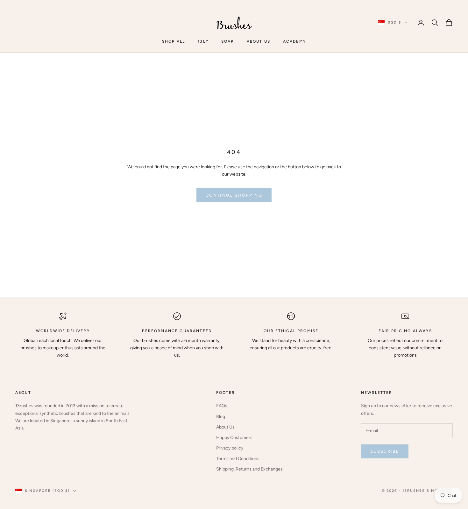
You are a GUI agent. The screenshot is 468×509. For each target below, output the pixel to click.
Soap (227, 41)
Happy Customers (234, 437)
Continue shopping (234, 195)
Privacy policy (229, 448)
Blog (220, 416)
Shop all (173, 41)
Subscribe (384, 451)
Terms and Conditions (237, 458)
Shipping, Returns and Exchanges (249, 469)
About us (258, 41)
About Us (225, 427)
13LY (203, 41)
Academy (294, 41)
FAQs (221, 405)
